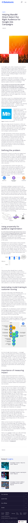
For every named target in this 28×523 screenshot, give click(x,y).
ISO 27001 (17, 514)
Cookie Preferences (5, 516)
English (22, 521)
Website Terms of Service (7, 513)
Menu (25, 2)
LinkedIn (9, 432)
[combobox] (22, 521)
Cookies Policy (25, 514)
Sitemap (13, 513)
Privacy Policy (2, 514)
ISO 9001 (21, 514)
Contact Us (12, 441)
